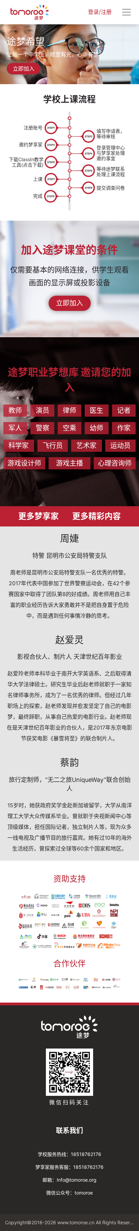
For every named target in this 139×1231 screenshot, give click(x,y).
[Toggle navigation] (126, 12)
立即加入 (23, 68)
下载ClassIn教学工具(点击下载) (26, 162)
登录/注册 (100, 11)
